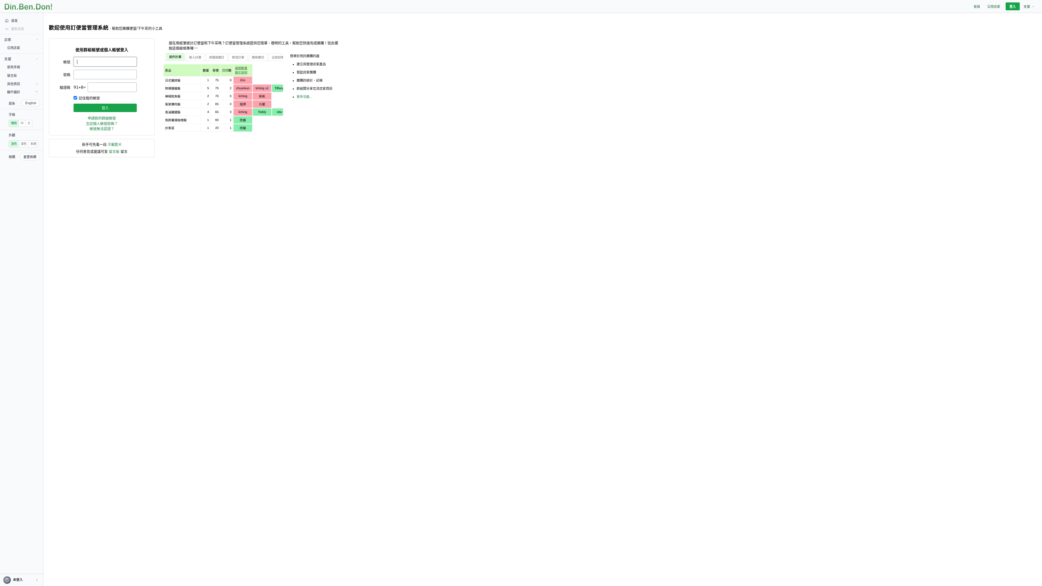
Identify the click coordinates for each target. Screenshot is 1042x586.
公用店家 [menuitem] (993, 7)
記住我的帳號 (89, 98)
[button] (37, 580)
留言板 (114, 151)
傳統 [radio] (14, 123)
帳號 (66, 62)
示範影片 (115, 144)
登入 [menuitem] (1012, 7)
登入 (105, 108)
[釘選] (39, 47)
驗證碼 (65, 87)
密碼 (66, 75)
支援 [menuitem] (1027, 7)
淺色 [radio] (14, 143)
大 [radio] (28, 123)
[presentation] (112, 87)
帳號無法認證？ (102, 129)
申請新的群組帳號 (102, 118)
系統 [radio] (33, 143)
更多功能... (304, 97)
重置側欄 (29, 157)
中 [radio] (22, 123)
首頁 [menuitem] (977, 7)
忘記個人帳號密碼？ (102, 124)
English (30, 103)
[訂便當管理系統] (28, 6)
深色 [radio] (24, 143)
